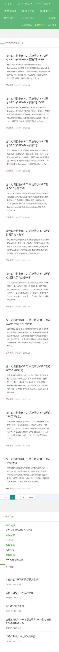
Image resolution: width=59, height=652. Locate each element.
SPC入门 (10, 529)
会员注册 (52, 17)
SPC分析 (25, 3)
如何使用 (39, 25)
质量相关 (10, 545)
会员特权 (29, 10)
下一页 (30, 497)
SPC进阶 (9, 85)
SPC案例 (10, 559)
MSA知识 (10, 535)
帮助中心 (11, 17)
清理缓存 (27, 25)
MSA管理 (43, 3)
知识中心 (47, 10)
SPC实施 (28, 529)
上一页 (4, 497)
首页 (9, 3)
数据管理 (11, 10)
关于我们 (29, 17)
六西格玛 (10, 549)
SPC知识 (10, 525)
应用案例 (10, 555)
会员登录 (52, 25)
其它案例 (19, 559)
